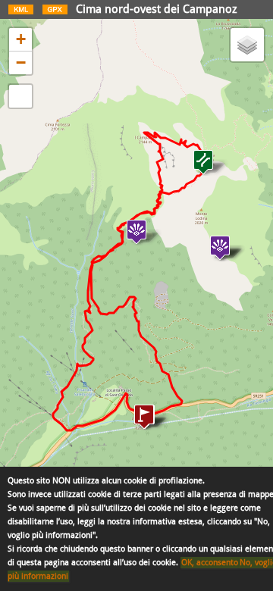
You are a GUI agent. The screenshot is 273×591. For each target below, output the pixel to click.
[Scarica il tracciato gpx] (55, 13)
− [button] (21, 62)
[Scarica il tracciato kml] (21, 13)
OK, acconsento (209, 563)
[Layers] (247, 44)
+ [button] (21, 39)
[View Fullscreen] (20, 96)
